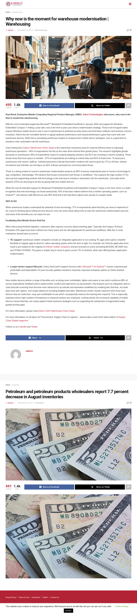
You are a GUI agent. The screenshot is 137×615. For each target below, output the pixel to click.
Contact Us (55, 597)
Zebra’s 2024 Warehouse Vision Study (56, 311)
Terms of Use (24, 597)
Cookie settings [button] (122, 606)
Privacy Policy (11, 597)
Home (8, 12)
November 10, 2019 (25, 30)
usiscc (11, 30)
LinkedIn (22, 327)
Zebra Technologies (93, 114)
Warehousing (17, 12)
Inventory (15, 385)
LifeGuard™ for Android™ (94, 267)
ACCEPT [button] (68, 611)
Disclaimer (36, 597)
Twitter (34, 327)
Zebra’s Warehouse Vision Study (38, 148)
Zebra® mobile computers (57, 247)
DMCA (45, 597)
